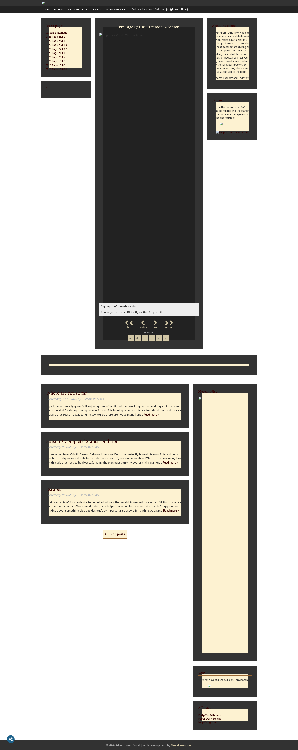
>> (168, 322)
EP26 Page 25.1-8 (55, 36)
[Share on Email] (159, 338)
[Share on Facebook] (131, 338)
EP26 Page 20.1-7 (55, 57)
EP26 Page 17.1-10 (56, 69)
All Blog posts (115, 534)
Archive (58, 9)
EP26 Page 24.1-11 (56, 40)
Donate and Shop (115, 9)
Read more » (151, 414)
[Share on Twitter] (138, 338)
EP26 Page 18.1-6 (55, 65)
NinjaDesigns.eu (207, 722)
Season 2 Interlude (56, 32)
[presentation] (99, 295)
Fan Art (96, 9)
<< (129, 322)
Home (47, 9)
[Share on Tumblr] (152, 338)
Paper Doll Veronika (209, 718)
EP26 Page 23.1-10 (56, 44)
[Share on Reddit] (166, 338)
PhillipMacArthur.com (210, 715)
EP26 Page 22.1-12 (56, 49)
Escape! (53, 489)
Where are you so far (66, 393)
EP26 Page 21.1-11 (56, 53)
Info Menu (73, 9)
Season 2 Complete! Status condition (82, 441)
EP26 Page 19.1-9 (55, 61)
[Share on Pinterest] (145, 338)
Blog (85, 9)
